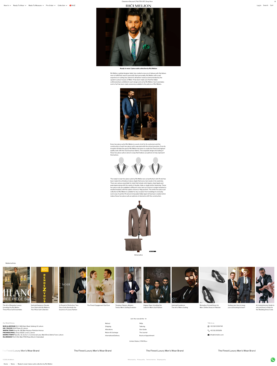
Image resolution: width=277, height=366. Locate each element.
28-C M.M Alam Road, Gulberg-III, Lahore (23, 326)
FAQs (141, 323)
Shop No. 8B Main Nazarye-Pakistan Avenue (23, 330)
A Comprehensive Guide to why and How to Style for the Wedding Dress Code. (265, 307)
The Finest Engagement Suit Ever (98, 305)
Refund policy (132, 359)
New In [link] (6, 5)
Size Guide (143, 329)
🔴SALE (72, 5)
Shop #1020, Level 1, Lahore (19, 332)
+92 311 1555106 (216, 330)
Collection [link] (61, 5)
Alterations (109, 329)
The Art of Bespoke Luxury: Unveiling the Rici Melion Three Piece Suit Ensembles (12, 307)
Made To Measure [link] (35, 5)
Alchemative (138, 255)
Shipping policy (161, 359)
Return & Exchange (111, 332)
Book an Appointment (146, 335)
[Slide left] (264, 263)
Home (6, 364)
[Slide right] (269, 263)
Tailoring (142, 326)
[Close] (275, 1)
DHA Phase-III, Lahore (15, 328)
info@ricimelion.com (217, 335)
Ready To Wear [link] (18, 5)
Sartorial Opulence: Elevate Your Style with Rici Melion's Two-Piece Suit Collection (40, 307)
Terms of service (151, 359)
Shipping (108, 326)
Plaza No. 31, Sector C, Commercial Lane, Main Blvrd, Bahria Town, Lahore (33, 335)
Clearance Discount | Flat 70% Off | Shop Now (137, 1)
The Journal (143, 332)
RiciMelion (11, 359)
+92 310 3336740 (216, 326)
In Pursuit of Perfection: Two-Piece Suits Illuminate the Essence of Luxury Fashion (69, 307)
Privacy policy (141, 359)
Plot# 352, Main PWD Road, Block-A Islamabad (23, 337)
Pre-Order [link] (49, 5)
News (13, 364)
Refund (107, 323)
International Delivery (112, 335)
